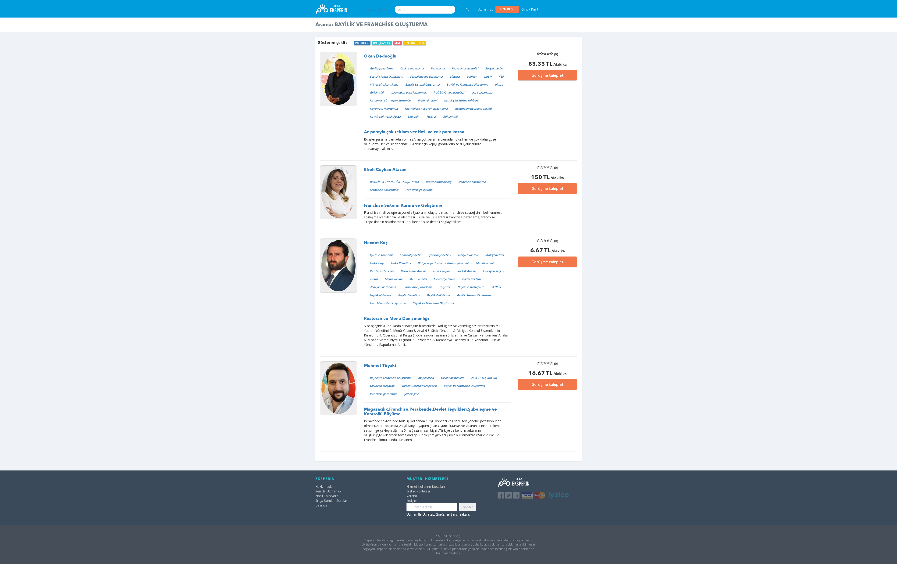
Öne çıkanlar (382, 43)
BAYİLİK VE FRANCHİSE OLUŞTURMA (394, 182)
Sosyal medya (494, 68)
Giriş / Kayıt (529, 9)
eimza (499, 85)
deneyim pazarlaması (384, 287)
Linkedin (413, 117)
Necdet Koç (376, 243)
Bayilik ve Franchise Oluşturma (467, 85)
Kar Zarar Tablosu (382, 271)
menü (374, 279)
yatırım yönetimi (440, 255)
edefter (472, 77)
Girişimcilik (377, 92)
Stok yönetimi (494, 255)
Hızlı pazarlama (482, 92)
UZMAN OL (507, 9)
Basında (321, 505)
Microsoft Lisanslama (384, 85)
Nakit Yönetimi (401, 263)
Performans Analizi (413, 271)
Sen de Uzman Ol (328, 491)
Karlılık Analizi (466, 271)
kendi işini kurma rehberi (461, 100)
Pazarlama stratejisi (465, 68)
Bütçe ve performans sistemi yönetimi (443, 263)
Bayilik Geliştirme (438, 295)
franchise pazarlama (472, 182)
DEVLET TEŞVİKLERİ (483, 378)
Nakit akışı (377, 263)
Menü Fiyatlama (444, 279)
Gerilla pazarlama (381, 68)
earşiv (487, 77)
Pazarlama (438, 68)
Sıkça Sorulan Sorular (331, 500)
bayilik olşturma (380, 295)
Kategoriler (374, 9)
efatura (455, 77)
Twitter (431, 117)
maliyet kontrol (468, 255)
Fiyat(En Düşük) (415, 43)
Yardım (411, 496)
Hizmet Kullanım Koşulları (425, 486)
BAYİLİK (495, 287)
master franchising (438, 182)
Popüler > (362, 43)
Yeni (398, 43)
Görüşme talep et (547, 75)
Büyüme (445, 287)
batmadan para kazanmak (409, 92)
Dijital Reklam (471, 279)
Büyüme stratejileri (470, 287)
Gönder (468, 507)
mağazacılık (426, 378)
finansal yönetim (410, 255)
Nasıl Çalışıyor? (326, 496)
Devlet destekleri (452, 378)
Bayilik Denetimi (409, 295)
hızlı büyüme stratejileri (449, 92)
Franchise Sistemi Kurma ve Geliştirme (403, 205)
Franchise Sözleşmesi (384, 190)
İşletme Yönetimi (381, 255)
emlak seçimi (441, 271)
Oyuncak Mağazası (382, 386)
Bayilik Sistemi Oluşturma (422, 85)
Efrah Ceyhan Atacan (385, 170)
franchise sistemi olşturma (388, 303)
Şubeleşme (411, 394)
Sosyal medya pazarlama (426, 77)
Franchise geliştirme (418, 190)
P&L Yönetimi (484, 263)
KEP (501, 77)
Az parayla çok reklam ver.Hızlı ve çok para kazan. (415, 132)
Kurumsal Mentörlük (384, 109)
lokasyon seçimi (493, 271)
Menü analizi (418, 279)
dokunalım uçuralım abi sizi (473, 109)
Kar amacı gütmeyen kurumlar (390, 100)
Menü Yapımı (393, 279)
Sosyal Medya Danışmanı (386, 77)
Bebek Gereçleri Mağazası (419, 386)
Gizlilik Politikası (418, 491)
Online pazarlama (412, 68)
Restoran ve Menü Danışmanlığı (396, 319)
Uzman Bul (486, 9)
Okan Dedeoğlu (380, 56)
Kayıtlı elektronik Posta (385, 117)
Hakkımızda (324, 486)
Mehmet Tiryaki (380, 366)
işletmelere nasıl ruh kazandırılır (426, 109)
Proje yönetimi (427, 100)
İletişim (411, 500)
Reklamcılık (450, 117)
